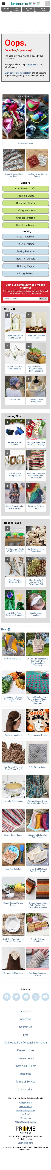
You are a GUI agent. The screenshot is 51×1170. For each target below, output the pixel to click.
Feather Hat (15, 400)
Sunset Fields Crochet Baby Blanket (38, 836)
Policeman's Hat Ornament (15, 444)
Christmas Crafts (25, 203)
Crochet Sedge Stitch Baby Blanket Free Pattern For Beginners (38, 905)
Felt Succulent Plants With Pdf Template (15, 550)
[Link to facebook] (7, 997)
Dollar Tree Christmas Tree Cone (36, 337)
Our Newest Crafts (25, 188)
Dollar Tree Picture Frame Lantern (15, 337)
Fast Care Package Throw (36, 507)
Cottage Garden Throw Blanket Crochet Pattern (37, 802)
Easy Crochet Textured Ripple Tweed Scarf (13, 768)
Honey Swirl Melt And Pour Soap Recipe (38, 870)
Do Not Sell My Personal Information (25, 1042)
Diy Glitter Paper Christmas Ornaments (15, 614)
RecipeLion (25, 1118)
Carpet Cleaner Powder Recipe (13, 904)
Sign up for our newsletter (18, 73)
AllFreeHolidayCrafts (25, 1110)
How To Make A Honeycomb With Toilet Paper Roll (36, 582)
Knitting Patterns (25, 273)
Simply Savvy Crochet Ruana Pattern (15, 507)
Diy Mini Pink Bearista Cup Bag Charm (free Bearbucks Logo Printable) (38, 662)
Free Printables (25, 236)
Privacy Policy (21, 293)
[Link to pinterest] (26, 997)
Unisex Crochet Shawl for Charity (14, 175)
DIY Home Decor (25, 225)
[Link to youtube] (45, 997)
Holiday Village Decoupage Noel (15, 474)
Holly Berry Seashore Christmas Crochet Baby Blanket (36, 475)
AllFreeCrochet (25, 1103)
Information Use (34, 293)
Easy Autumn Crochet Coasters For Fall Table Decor (13, 699)
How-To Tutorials (25, 258)
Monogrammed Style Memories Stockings (36, 444)
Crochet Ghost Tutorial (37, 735)
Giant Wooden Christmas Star (15, 581)
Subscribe (25, 1073)
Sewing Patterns (25, 251)
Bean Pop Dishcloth (13, 869)
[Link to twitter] (16, 997)
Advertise (25, 1019)
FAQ (25, 1034)
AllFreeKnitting (25, 1106)
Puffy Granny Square (38, 767)
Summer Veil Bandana (13, 973)
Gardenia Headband (13, 735)
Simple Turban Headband (36, 614)
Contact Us (25, 1026)
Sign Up (43, 299)
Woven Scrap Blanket (13, 835)
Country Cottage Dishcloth (38, 940)
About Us (25, 1011)
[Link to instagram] (36, 997)
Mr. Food (26, 1114)
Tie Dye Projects (25, 243)
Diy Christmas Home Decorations (36, 550)
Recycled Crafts (25, 195)
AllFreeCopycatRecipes (25, 1122)
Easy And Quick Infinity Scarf (36, 401)
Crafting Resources (25, 210)
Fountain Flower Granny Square (37, 175)
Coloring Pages (25, 266)
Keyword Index (25, 1050)
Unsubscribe (25, 1089)
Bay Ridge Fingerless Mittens (37, 974)
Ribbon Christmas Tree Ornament (14, 368)
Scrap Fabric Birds (25, 144)
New (3, 629)
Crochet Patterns (25, 217)
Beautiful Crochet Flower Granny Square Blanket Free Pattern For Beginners (37, 700)
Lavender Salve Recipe (13, 801)
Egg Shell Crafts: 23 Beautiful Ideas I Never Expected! (36, 369)
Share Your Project (25, 1066)
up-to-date (31, 64)
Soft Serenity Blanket (13, 659)
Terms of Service (25, 1081)
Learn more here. (25, 1143)
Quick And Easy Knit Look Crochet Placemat (13, 940)
